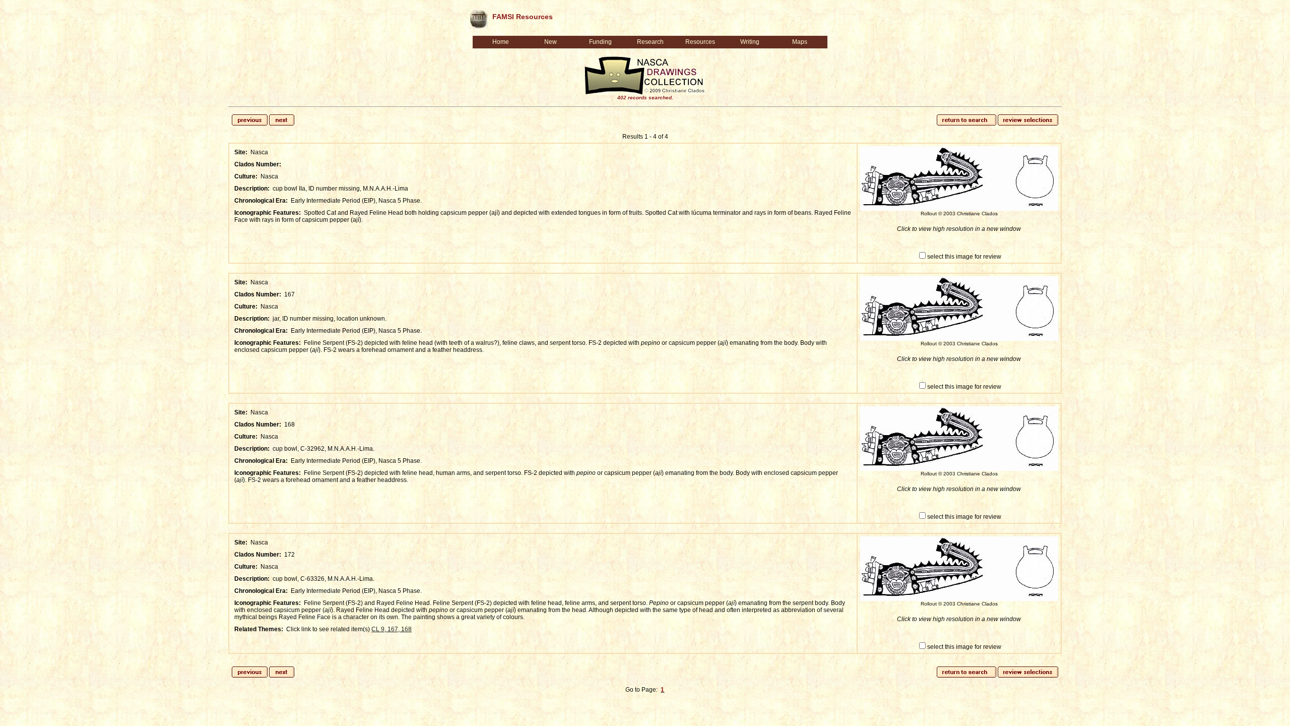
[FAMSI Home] (478, 17)
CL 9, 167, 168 (391, 629)
